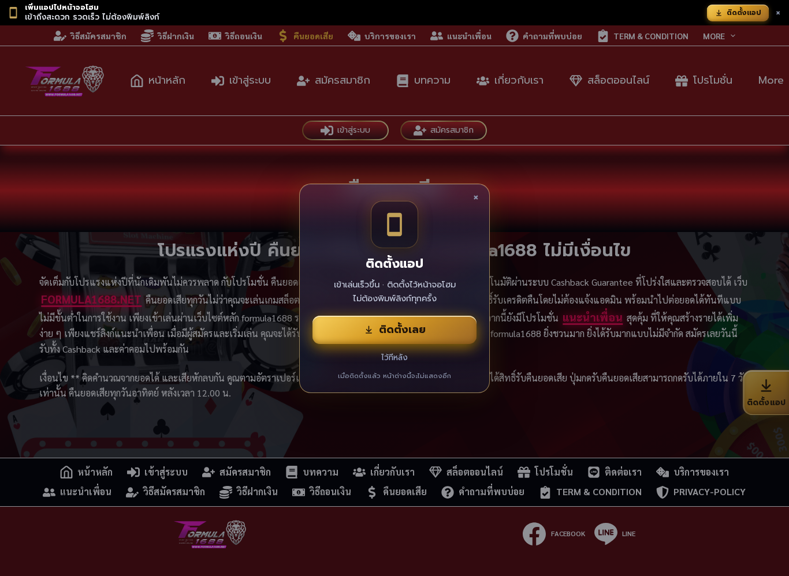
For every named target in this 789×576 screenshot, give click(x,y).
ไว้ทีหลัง (394, 357)
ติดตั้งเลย (402, 329)
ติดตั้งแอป (744, 13)
